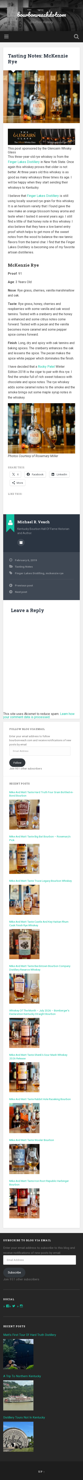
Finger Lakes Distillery (24, 162)
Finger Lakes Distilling (29, 573)
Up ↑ (41, 1471)
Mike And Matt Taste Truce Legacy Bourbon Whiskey (40, 880)
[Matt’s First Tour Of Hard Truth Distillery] (18, 1354)
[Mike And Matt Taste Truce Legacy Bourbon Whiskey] (24, 900)
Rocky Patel (46, 366)
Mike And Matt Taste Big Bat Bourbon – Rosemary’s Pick (40, 838)
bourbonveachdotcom (41, 14)
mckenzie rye (54, 573)
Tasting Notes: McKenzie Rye (38, 59)
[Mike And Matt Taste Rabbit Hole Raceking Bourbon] (24, 1118)
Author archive (21, 542)
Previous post (24, 585)
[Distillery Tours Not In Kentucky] (18, 1437)
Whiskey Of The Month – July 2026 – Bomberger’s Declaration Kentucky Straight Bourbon (39, 1012)
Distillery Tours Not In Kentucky (24, 1417)
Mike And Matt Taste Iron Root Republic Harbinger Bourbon (39, 1182)
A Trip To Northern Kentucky (22, 1376)
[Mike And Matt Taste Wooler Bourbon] (24, 1159)
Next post (21, 591)
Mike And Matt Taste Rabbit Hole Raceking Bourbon (40, 1099)
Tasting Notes (24, 566)
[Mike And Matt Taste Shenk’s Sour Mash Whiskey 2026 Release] (24, 1077)
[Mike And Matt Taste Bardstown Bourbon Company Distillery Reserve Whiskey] (24, 989)
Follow (17, 762)
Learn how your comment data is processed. (39, 715)
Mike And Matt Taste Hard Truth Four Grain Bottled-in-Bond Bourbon (41, 794)
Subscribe (14, 1272)
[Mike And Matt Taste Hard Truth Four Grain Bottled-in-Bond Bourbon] (24, 815)
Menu (6, 36)
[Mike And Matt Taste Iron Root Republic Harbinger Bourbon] (24, 1203)
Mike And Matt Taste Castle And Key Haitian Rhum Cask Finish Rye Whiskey (38, 923)
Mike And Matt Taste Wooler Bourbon (31, 1140)
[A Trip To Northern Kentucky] (18, 1395)
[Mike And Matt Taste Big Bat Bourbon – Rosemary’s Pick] (24, 859)
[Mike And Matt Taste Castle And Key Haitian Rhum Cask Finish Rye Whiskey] (24, 944)
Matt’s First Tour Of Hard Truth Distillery (30, 1335)
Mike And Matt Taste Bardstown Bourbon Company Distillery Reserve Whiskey (39, 967)
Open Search (75, 37)
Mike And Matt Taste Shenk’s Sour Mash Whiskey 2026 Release (38, 1056)
